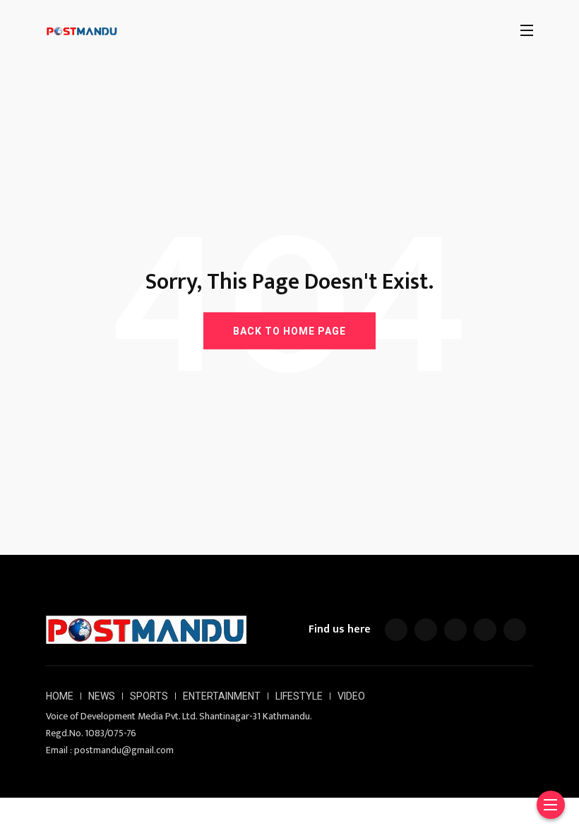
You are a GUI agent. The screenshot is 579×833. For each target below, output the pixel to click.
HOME (59, 696)
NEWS (101, 696)
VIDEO (351, 696)
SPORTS (149, 696)
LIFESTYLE (299, 696)
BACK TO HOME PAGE (289, 330)
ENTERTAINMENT (222, 696)
